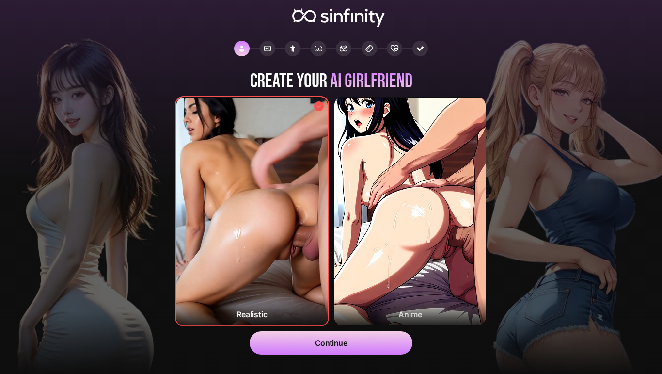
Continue (331, 343)
